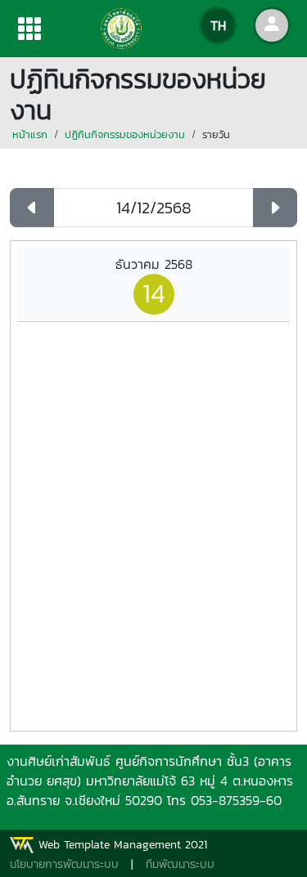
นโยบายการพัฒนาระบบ (64, 864)
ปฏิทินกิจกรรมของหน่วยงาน (125, 134)
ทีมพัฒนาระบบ (180, 864)
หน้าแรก (29, 134)
